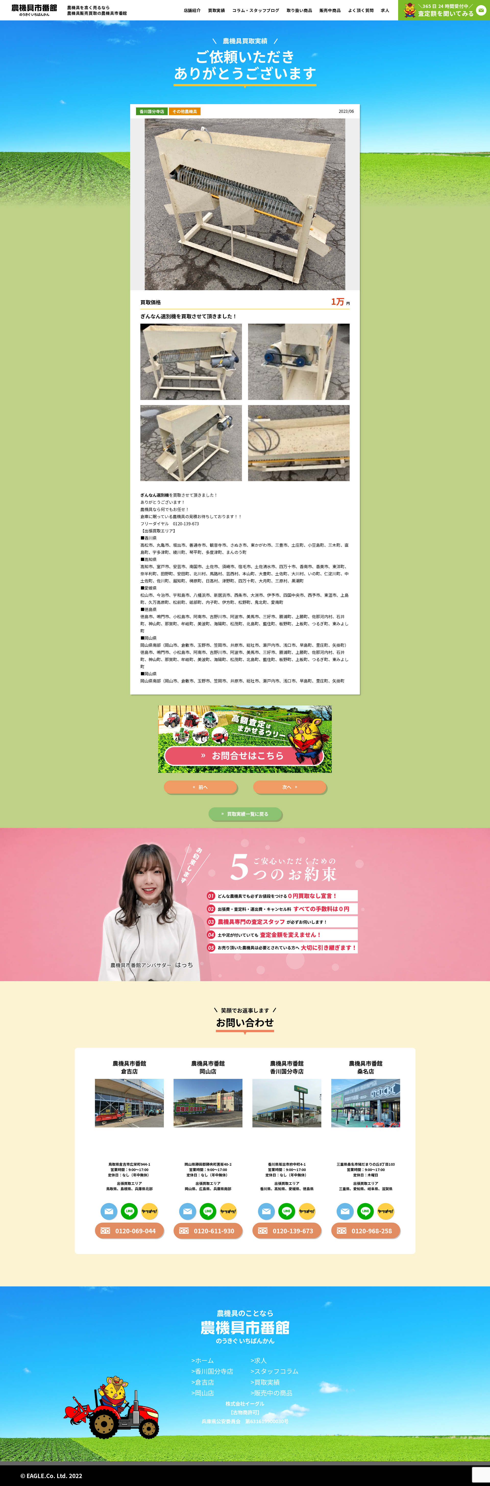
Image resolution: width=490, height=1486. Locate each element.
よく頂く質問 (361, 10)
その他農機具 (185, 111)
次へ (286, 787)
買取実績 (216, 10)
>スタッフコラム (275, 1371)
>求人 (259, 1360)
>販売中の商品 (271, 1392)
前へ (203, 787)
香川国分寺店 (152, 111)
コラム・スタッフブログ (255, 10)
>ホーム (202, 1360)
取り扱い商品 (299, 10)
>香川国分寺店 (212, 1371)
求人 (385, 10)
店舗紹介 (192, 10)
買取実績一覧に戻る (247, 813)
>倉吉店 (202, 1382)
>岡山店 (202, 1392)
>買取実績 (265, 1382)
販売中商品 (330, 10)
